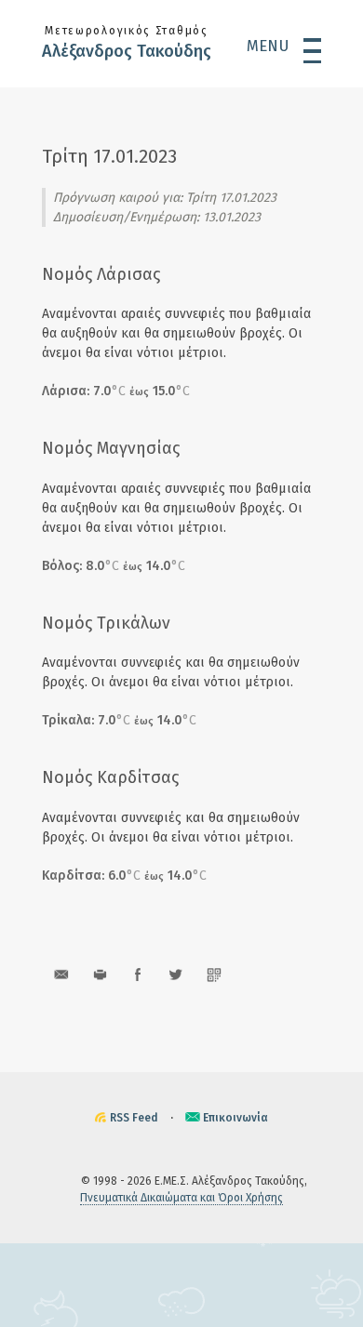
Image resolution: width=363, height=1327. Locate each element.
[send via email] (61, 974)
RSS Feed (134, 1117)
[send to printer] (99, 974)
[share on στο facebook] (137, 974)
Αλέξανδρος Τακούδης (126, 51)
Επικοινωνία (235, 1117)
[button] (284, 45)
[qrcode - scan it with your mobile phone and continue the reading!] (213, 974)
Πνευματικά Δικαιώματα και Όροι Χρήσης (181, 1197)
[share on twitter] (175, 974)
